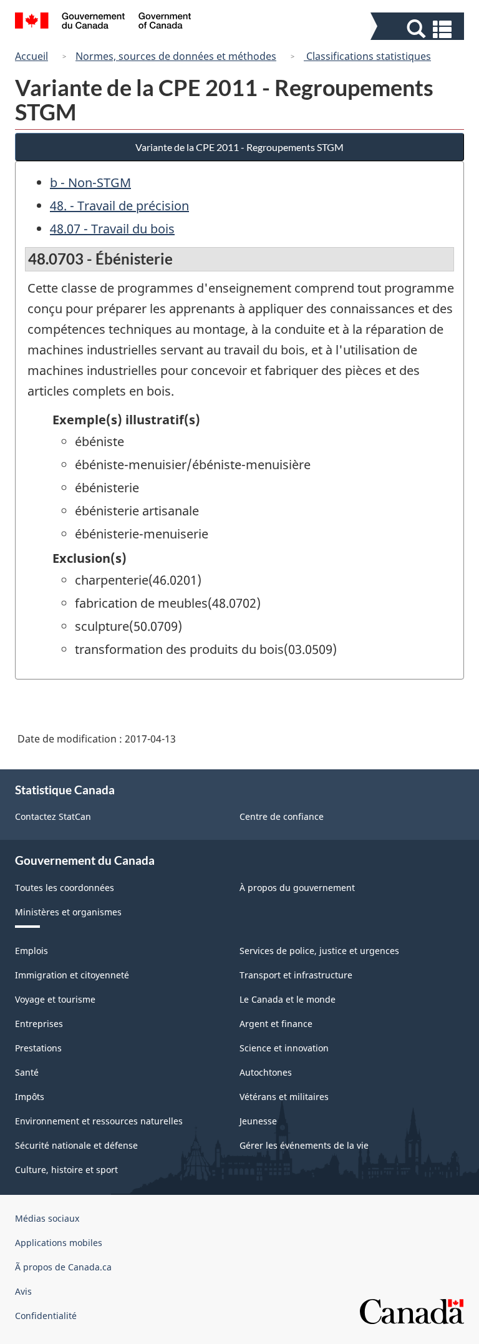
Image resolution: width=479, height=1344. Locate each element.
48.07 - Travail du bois (112, 228)
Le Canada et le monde (288, 999)
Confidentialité (46, 1316)
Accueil (31, 56)
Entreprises (39, 1024)
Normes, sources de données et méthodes (175, 56)
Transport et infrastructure (296, 975)
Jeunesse (258, 1121)
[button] (419, 29)
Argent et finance (276, 1024)
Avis (23, 1291)
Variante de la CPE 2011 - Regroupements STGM (239, 147)
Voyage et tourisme (55, 999)
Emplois (31, 951)
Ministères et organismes (68, 912)
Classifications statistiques (367, 56)
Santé (27, 1072)
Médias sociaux (47, 1218)
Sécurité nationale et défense (76, 1145)
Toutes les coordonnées (64, 888)
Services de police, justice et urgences (319, 951)
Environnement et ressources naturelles (99, 1121)
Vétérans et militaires (284, 1097)
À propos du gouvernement (297, 888)
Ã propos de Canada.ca (63, 1267)
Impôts (29, 1097)
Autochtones (266, 1072)
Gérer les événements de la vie (304, 1145)
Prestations (38, 1048)
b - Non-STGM (90, 182)
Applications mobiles (58, 1243)
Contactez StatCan (53, 816)
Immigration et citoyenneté (72, 975)
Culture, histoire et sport (66, 1170)
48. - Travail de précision (119, 205)
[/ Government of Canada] (103, 22)
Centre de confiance (282, 816)
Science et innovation (284, 1048)
